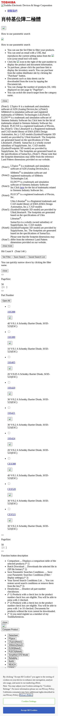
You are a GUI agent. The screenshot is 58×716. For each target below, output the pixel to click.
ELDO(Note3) (15, 648)
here (22, 187)
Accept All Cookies (29, 710)
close (4, 101)
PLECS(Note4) (15, 651)
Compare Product (10, 629)
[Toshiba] (8, 2)
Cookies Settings (29, 701)
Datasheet (13, 635)
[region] (29, 692)
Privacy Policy (26, 695)
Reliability (13, 658)
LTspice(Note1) (15, 642)
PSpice (12, 638)
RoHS (11, 661)
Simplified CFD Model (18, 655)
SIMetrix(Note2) (16, 645)
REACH (12, 664)
